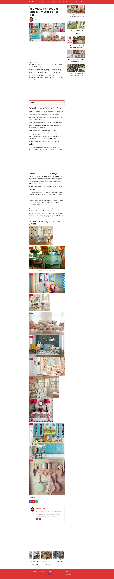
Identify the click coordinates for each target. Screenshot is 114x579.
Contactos (68, 576)
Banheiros (49, 1)
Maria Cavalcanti (37, 18)
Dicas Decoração (34, 2)
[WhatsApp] (36, 501)
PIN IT (31, 24)
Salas (77, 1)
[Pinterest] (33, 501)
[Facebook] (30, 501)
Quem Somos (69, 571)
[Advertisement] (46, 52)
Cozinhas (55, 1)
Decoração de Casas (64, 1)
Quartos (73, 1)
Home (43, 1)
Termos (68, 573)
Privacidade (68, 574)
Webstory (83, 1)
